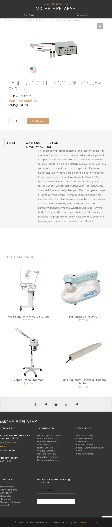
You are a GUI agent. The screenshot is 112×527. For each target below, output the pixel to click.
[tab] (14, 145)
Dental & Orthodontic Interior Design (90, 449)
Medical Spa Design (85, 435)
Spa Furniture (44, 444)
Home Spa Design (84, 453)
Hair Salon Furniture (47, 441)
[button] (27, 15)
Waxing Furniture (46, 450)
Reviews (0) (52, 145)
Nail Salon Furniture (47, 438)
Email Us (4, 446)
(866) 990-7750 (8, 442)
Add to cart (38, 121)
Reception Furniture (47, 457)
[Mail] (76, 404)
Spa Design (81, 441)
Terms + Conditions (88, 522)
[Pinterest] (66, 404)
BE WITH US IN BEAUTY (56, 501)
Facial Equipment (38, 20)
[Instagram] (56, 404)
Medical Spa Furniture (48, 435)
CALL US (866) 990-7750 (56, 3)
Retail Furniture (45, 447)
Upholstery (6, 492)
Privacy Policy (72, 522)
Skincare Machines (18, 20)
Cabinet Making (8, 489)
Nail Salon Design (83, 438)
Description (14, 143)
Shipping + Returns (10, 502)
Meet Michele (7, 486)
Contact (4, 505)
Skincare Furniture (46, 453)
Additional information (34, 145)
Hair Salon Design (84, 444)
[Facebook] (35, 404)
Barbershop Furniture (48, 460)
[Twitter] (45, 404)
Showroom (6, 495)
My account (6, 499)
